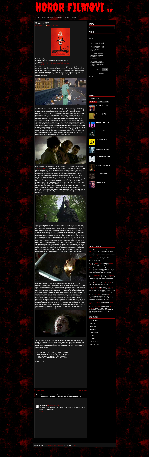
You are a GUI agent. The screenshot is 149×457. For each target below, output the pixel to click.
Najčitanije (92, 101)
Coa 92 (96, 287)
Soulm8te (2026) (100, 182)
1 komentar (55, 25)
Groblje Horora (94, 332)
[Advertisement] (60, 374)
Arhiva (106, 101)
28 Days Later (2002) (42, 23)
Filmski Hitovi (93, 326)
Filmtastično (93, 329)
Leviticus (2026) (100, 131)
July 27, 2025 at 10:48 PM (54, 405)
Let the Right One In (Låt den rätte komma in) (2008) (104, 148)
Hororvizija (92, 338)
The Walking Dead (40, 168)
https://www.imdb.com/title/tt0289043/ (53, 62)
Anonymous (97, 250)
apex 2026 (111, 275)
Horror (48, 25)
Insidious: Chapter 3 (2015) (103, 165)
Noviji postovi (39, 390)
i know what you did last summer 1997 (101, 287)
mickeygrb (97, 275)
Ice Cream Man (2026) (102, 105)
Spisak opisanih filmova (47, 17)
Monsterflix (93, 323)
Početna (37, 17)
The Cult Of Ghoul (94, 341)
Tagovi (100, 101)
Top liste (66, 17)
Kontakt (74, 17)
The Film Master (94, 320)
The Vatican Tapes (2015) (103, 156)
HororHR (92, 335)
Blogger (74, 445)
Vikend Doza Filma (94, 344)
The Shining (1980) (101, 139)
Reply (41, 411)
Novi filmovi (59, 17)
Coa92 (96, 256)
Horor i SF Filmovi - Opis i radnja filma (54, 445)
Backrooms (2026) (101, 114)
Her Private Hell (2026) (102, 122)
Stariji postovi (82, 390)
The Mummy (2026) (101, 173)
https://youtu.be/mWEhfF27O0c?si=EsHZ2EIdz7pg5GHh (55, 64)
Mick (95, 283)
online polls (101, 73)
